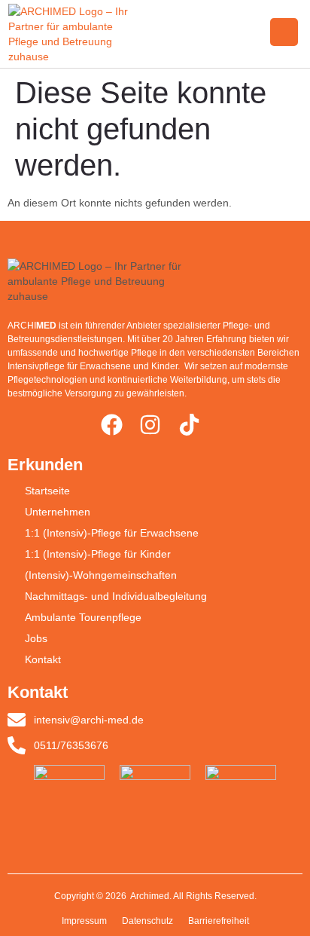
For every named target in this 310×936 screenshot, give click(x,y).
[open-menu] (284, 32)
